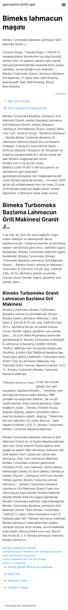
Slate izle (13, 573)
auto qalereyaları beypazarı (19, 555)
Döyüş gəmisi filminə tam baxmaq (30, 567)
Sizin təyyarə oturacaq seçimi (27, 108)
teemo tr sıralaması (14, 563)
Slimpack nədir (17, 580)
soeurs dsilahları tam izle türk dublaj (24, 559)
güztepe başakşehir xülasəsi (19, 547)
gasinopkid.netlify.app (19, 4)
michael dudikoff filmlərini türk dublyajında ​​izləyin (32, 551)
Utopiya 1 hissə (18, 587)
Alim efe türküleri (19, 101)
